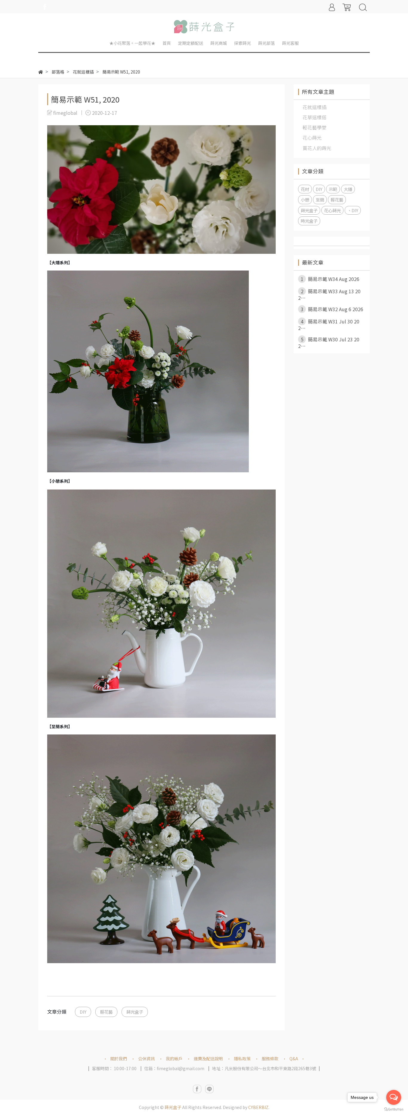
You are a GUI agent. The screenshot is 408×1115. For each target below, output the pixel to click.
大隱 (348, 189)
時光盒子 (309, 221)
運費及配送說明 (208, 1058)
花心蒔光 (332, 210)
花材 (305, 189)
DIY (83, 1012)
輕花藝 (106, 1012)
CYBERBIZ (258, 1107)
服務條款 (270, 1058)
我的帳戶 (174, 1058)
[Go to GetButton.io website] (393, 1109)
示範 (333, 189)
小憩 (305, 199)
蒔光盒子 (134, 1012)
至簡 (320, 199)
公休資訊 (146, 1058)
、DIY (352, 210)
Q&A (293, 1058)
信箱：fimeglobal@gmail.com (174, 1068)
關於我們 (118, 1058)
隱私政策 (242, 1058)
